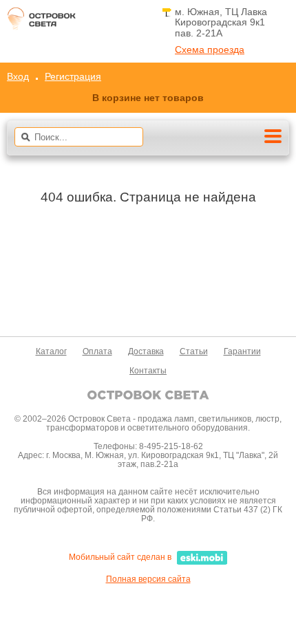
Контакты (148, 371)
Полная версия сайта (148, 579)
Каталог (51, 351)
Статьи (194, 351)
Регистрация (73, 76)
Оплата (97, 351)
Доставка (146, 351)
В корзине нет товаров (148, 97)
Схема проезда (209, 50)
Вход (18, 76)
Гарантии (242, 351)
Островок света (41, 22)
